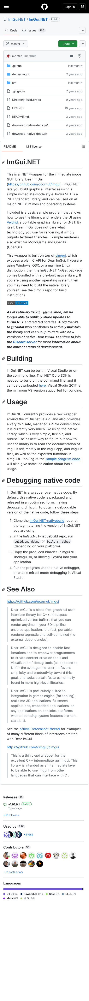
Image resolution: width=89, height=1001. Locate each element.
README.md (20, 116)
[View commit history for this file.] (79, 56)
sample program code (63, 459)
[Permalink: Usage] (4, 402)
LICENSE (18, 108)
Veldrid (12, 222)
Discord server (25, 342)
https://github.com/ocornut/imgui (34, 184)
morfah (17, 56)
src (14, 82)
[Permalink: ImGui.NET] (4, 162)
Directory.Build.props (26, 99)
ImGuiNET (17, 19)
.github (17, 65)
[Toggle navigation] (6, 6)
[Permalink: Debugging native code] (4, 480)
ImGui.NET (38, 19)
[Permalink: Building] (4, 358)
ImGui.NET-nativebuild (47, 520)
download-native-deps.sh (29, 133)
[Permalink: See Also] (4, 589)
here (42, 385)
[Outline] (83, 146)
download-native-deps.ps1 (30, 125)
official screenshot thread (40, 729)
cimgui (60, 255)
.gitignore (18, 91)
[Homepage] (44, 6)
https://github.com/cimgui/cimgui (33, 747)
